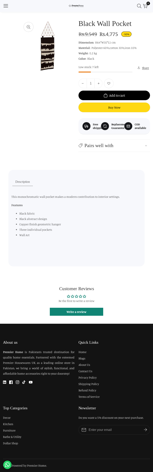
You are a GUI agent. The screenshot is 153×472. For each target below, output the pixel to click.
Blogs (81, 358)
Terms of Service (89, 397)
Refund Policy (87, 390)
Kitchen (8, 424)
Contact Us (85, 371)
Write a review (76, 312)
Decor (7, 418)
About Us (84, 365)
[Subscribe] (145, 430)
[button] (114, 146)
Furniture (9, 430)
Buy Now (114, 107)
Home (82, 352)
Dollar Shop (10, 443)
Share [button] (145, 67)
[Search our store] (140, 6)
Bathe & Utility (12, 437)
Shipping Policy (88, 384)
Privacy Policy (87, 377)
